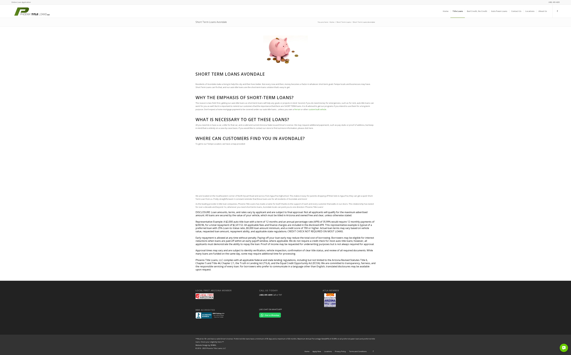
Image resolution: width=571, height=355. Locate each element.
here (220, 342)
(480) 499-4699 (265, 294)
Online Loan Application (21, 2)
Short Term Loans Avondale (211, 22)
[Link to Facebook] (557, 11)
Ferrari (297, 109)
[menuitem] (21, 2)
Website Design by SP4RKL (206, 345)
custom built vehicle (317, 109)
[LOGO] (35, 11)
